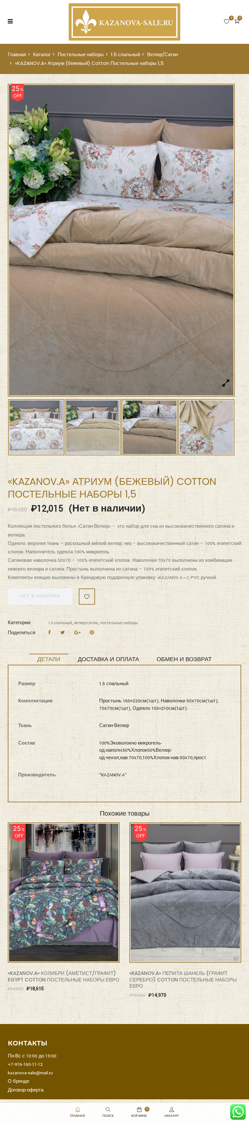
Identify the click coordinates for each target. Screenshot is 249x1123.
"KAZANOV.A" (113, 618)
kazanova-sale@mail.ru (30, 916)
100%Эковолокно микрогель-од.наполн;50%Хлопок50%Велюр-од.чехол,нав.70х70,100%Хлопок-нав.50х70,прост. (153, 593)
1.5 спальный (125, 54)
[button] (237, 21)
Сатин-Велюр (114, 568)
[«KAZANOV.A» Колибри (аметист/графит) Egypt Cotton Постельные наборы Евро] (63, 735)
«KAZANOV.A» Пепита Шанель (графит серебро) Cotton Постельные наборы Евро (183, 822)
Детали (48, 502)
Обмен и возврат (184, 502)
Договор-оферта (25, 933)
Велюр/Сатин (162, 54)
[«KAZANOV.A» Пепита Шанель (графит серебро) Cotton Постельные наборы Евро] (185, 735)
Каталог (42, 54)
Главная (17, 54)
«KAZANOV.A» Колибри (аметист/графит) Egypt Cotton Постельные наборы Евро (63, 819)
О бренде (18, 924)
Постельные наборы (81, 54)
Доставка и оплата (108, 502)
